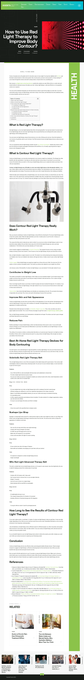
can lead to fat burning (34, 249)
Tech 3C (65, 4)
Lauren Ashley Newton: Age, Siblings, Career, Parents (73, 668)
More (22, 7)
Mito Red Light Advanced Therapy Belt (21, 114)
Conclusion (13, 117)
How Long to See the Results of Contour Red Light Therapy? (24, 116)
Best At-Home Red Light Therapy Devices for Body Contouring (24, 109)
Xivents (6, 5)
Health (59, 4)
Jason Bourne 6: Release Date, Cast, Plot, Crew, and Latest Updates (23, 669)
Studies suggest (13, 262)
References (13, 119)
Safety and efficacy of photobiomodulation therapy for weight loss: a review (38, 594)
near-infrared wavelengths (43, 144)
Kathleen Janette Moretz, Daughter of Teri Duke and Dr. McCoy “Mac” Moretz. (6, 669)
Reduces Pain (16, 108)
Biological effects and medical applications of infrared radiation (36, 570)
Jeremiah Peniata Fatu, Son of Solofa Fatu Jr (56, 667)
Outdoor (54, 4)
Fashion (30, 4)
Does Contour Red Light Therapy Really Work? (21, 103)
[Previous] (41, 674)
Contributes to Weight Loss (19, 105)
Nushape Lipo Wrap (17, 112)
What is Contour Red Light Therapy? (19, 102)
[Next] (43, 674)
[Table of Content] (38, 99)
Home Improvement (39, 4)
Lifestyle (48, 4)
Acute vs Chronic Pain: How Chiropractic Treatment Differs (19, 636)
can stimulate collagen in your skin (37, 309)
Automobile (23, 4)
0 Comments (26, 53)
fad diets (59, 76)
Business (72, 4)
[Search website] (79, 5)
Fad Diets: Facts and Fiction (51, 567)
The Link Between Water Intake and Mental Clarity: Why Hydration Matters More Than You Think (46, 638)
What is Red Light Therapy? (17, 100)
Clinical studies (12, 291)
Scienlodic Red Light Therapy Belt (20, 111)
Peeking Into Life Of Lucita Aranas (39, 666)
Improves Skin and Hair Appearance (21, 106)
